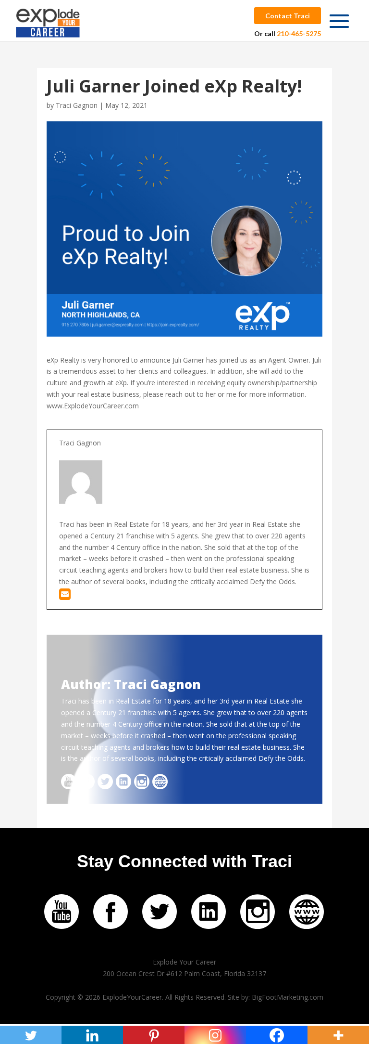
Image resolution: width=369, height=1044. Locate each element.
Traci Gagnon (77, 105)
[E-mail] (65, 596)
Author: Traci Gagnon (131, 684)
